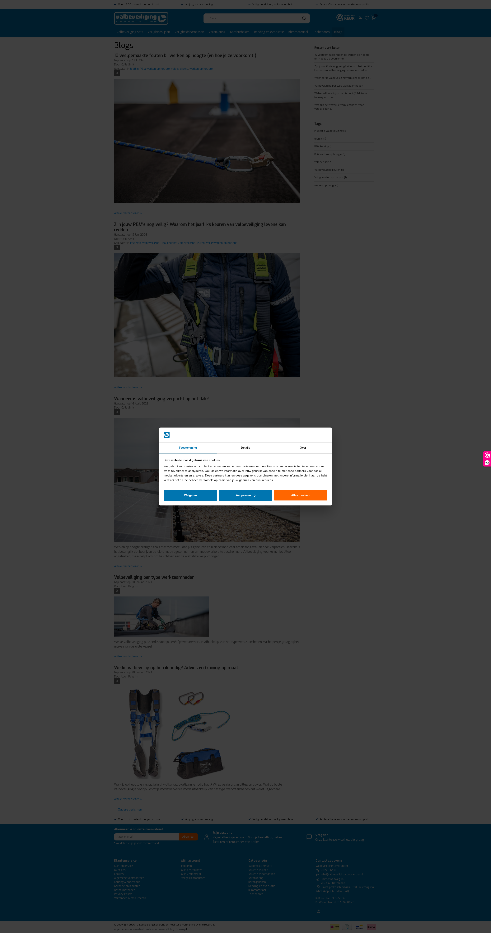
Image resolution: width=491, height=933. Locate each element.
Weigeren (190, 495)
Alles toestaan (300, 495)
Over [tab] (303, 447)
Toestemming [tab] (188, 447)
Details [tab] (245, 447)
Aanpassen (243, 495)
